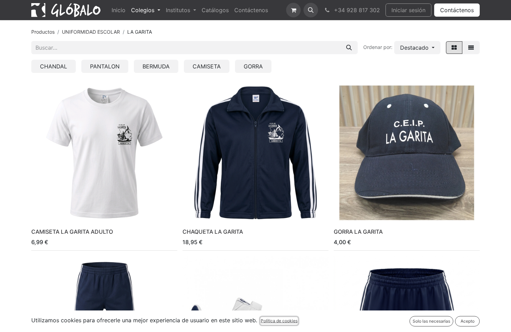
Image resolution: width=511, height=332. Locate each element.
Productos (43, 32)
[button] (310, 10)
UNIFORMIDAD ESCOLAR (91, 32)
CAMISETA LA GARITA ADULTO (72, 231)
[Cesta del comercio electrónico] (293, 10)
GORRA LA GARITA (358, 231)
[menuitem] (118, 10)
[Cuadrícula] (454, 47)
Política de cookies (279, 320)
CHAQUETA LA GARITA (212, 231)
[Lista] (471, 47)
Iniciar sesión (408, 10)
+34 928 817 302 (356, 10)
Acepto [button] (467, 321)
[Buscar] (349, 47)
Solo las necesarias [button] (431, 321)
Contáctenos (457, 10)
